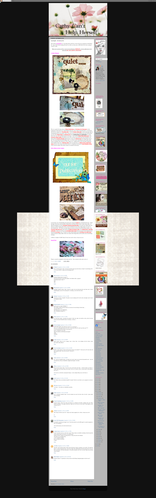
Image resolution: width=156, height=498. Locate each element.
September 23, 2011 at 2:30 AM (63, 385)
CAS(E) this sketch (99, 335)
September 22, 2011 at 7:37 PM (65, 304)
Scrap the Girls (98, 356)
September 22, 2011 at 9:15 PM (66, 348)
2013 (98, 387)
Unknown (55, 410)
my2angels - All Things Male (100, 418)
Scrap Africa (98, 351)
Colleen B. (56, 267)
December (100, 392)
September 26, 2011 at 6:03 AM (65, 456)
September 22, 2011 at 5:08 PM (64, 287)
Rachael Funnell (57, 304)
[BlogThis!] (65, 261)
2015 (98, 384)
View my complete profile (100, 80)
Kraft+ (97, 347)
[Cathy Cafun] (97, 326)
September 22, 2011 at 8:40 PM (62, 339)
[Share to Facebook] (67, 261)
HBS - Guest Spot (101, 408)
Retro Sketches (98, 350)
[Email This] (64, 261)
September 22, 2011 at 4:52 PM (61, 275)
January (99, 441)
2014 (98, 386)
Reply (55, 271)
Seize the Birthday (99, 359)
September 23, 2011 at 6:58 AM (62, 392)
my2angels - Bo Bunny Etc (100, 406)
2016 (98, 382)
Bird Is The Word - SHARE (101, 413)
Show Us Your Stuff (99, 360)
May (99, 434)
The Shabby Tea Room (100, 372)
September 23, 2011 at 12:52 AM (62, 378)
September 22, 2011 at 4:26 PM (63, 267)
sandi (55, 378)
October (99, 396)
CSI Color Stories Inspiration (99, 337)
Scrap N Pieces (98, 353)
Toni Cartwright (57, 325)
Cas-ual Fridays (98, 340)
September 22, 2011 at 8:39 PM (65, 325)
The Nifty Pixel (98, 368)
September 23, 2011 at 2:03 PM (63, 410)
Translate (99, 61)
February (99, 440)
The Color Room (99, 365)
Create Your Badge (98, 327)
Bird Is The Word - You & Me (101, 403)
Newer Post (53, 481)
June (99, 433)
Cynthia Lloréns (57, 431)
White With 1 (98, 374)
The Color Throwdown (100, 367)
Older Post (90, 481)
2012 (98, 389)
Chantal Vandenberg (58, 401)
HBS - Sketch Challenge (100, 416)
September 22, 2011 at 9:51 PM (62, 366)
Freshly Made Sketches (100, 345)
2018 (98, 379)
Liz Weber (56, 445)
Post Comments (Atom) (60, 484)
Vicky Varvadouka (57, 348)
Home (72, 481)
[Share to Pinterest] (68, 261)
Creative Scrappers (99, 343)
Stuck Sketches (98, 364)
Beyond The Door (101, 420)
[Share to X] (66, 261)
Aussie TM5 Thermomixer (59, 420)
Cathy (102, 66)
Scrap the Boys (98, 354)
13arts (97, 332)
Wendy (55, 392)
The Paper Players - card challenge (100, 371)
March (99, 438)
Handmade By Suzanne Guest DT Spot (101, 423)
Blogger (84, 488)
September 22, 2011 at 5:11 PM (63, 296)
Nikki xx (55, 366)
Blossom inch (56, 287)
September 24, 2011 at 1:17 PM (65, 431)
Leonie (55, 339)
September (100, 398)
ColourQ (97, 342)
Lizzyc (55, 357)
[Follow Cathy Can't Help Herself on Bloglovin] (100, 54)
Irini (55, 275)
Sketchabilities (98, 362)
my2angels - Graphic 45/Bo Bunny (101, 410)
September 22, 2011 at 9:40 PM (62, 357)
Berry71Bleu (98, 333)
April (99, 436)
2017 (98, 380)
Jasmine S (56, 296)
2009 (98, 445)
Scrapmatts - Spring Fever (101, 400)
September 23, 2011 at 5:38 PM (69, 420)
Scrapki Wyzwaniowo (99, 357)
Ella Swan (56, 385)
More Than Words (99, 348)
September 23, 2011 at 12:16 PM (67, 401)
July (99, 431)
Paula (55, 316)
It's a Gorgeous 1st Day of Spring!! (101, 427)
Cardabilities (98, 339)
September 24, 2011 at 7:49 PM (63, 445)
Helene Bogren (56, 456)
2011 (98, 391)
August (99, 429)
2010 (98, 444)
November (100, 394)
